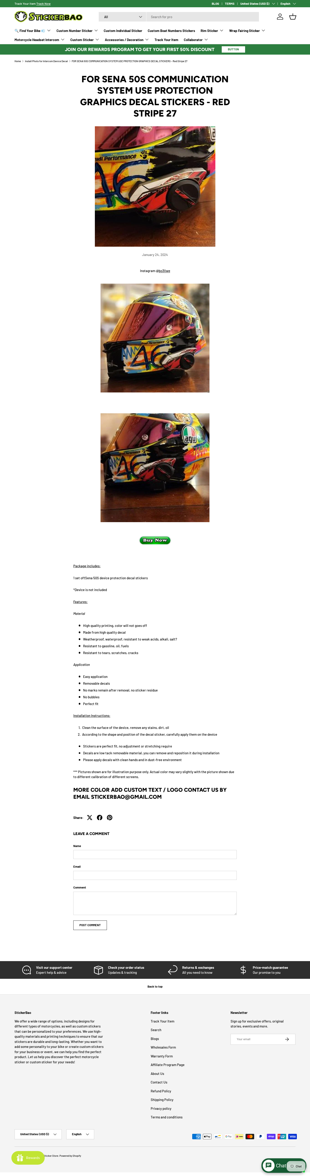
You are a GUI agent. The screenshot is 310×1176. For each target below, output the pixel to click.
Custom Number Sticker (75, 31)
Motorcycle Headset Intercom (37, 40)
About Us (157, 1073)
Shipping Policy (162, 1100)
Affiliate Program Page (168, 1065)
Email (77, 866)
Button (233, 49)
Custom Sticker (82, 40)
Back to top (155, 986)
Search (156, 1030)
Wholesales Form (163, 1047)
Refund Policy (161, 1091)
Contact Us (159, 1082)
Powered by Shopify (70, 1155)
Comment (79, 887)
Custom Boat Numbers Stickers (171, 31)
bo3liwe (164, 271)
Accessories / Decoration (124, 40)
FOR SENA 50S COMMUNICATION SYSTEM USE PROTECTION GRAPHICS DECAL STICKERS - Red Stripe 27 (129, 61)
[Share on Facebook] (100, 818)
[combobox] (179, 17)
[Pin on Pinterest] (110, 818)
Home (18, 61)
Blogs (155, 1039)
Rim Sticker (209, 31)
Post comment (90, 925)
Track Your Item (166, 40)
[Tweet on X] (90, 818)
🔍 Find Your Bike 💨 (30, 31)
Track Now (43, 3)
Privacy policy (161, 1108)
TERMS (229, 3)
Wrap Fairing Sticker (244, 31)
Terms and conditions (166, 1117)
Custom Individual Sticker (123, 31)
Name (77, 846)
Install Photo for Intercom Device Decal (46, 61)
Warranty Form (162, 1056)
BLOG (215, 3)
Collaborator (193, 40)
